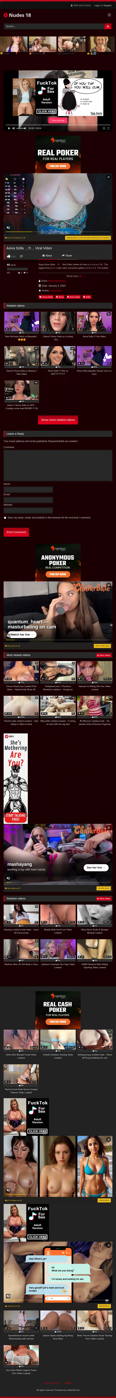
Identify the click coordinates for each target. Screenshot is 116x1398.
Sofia (88, 297)
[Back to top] (106, 1389)
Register (108, 5)
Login (97, 5)
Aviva (61, 297)
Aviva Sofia (56, 290)
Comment (9, 447)
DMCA (68, 1383)
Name (8, 484)
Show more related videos (58, 419)
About (48, 255)
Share (68, 255)
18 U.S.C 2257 (52, 1383)
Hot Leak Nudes (57, 281)
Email (7, 494)
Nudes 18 (19, 15)
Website (8, 505)
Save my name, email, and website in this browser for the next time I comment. (49, 517)
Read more (73, 276)
